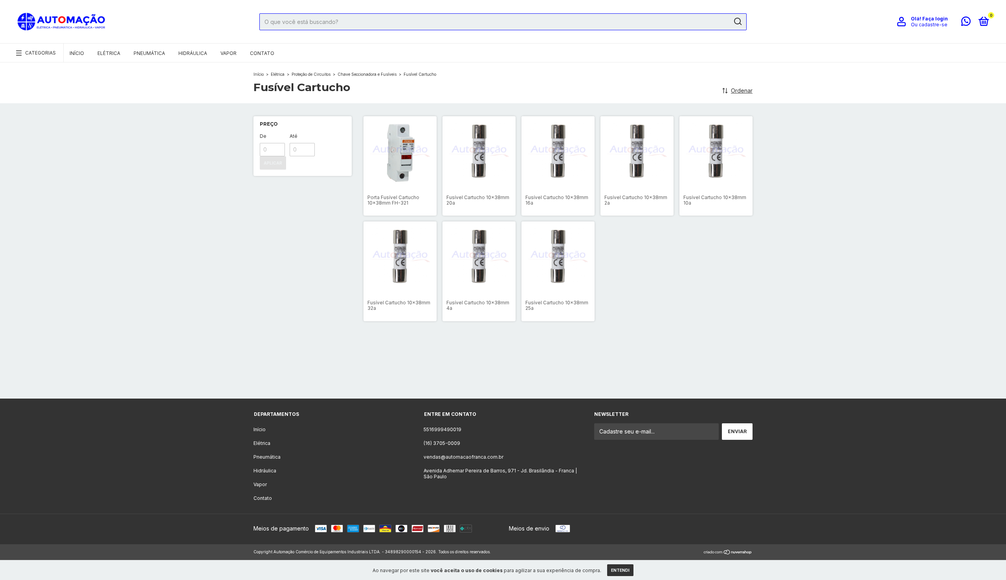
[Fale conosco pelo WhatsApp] (966, 23)
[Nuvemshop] (728, 552)
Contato (262, 53)
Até (293, 136)
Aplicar (273, 163)
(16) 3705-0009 (442, 443)
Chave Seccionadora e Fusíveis (368, 74)
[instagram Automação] (488, 377)
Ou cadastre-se (929, 24)
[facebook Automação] (517, 377)
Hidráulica (192, 53)
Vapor (228, 53)
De (263, 136)
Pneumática (149, 53)
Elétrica (108, 53)
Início (77, 53)
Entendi (620, 570)
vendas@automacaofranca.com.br (463, 457)
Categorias (40, 53)
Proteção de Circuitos (312, 74)
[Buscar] (737, 22)
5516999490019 (442, 429)
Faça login (935, 19)
